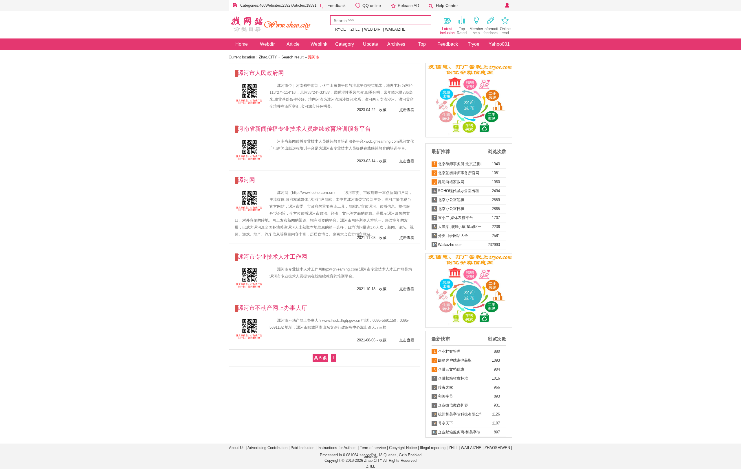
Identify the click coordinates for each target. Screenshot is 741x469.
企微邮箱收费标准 (453, 378)
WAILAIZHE (395, 29)
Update (370, 44)
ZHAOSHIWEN (497, 448)
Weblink (319, 44)
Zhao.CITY (268, 57)
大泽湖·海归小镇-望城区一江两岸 (459, 227)
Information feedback (490, 31)
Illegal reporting (432, 448)
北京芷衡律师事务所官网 (458, 173)
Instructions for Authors (337, 448)
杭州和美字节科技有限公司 (459, 414)
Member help (476, 31)
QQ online (371, 5)
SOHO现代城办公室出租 (458, 191)
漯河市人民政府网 (261, 73)
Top (422, 44)
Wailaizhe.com (450, 244)
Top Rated (462, 31)
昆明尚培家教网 (451, 182)
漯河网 (246, 180)
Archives (396, 44)
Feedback (336, 5)
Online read (505, 31)
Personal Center (506, 5)
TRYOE (339, 29)
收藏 (382, 110)
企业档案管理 (449, 351)
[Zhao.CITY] (279, 34)
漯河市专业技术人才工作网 (272, 256)
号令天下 (445, 423)
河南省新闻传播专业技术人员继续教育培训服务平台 (304, 129)
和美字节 (445, 396)
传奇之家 (445, 387)
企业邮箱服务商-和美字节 (459, 432)
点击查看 (406, 110)
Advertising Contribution (267, 448)
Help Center (447, 5)
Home (234, 5)
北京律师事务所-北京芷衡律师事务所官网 (459, 164)
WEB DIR (372, 29)
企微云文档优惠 (451, 369)
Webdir (267, 44)
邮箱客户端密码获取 (455, 360)
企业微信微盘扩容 (453, 405)
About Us (237, 448)
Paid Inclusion (302, 448)
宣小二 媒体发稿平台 (455, 218)
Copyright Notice (403, 448)
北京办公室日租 (451, 209)
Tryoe (473, 44)
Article (293, 44)
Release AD (408, 5)
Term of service (373, 448)
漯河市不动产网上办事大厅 (272, 308)
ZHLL (355, 29)
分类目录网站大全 (453, 235)
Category (344, 44)
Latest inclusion (447, 31)
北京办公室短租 (451, 200)
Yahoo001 (499, 44)
